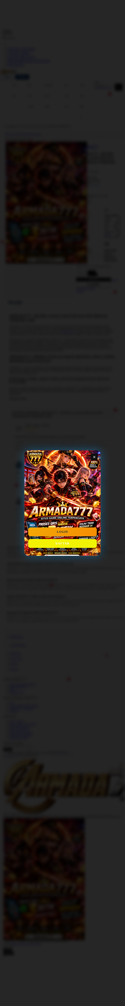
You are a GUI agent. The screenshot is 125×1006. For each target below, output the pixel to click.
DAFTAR (62, 543)
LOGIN (62, 531)
